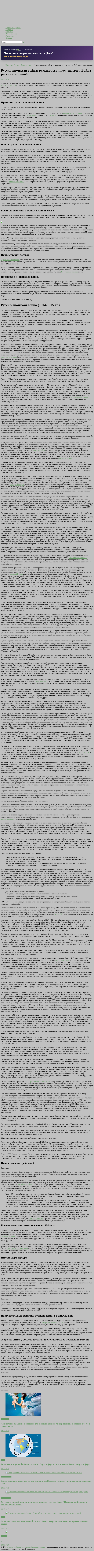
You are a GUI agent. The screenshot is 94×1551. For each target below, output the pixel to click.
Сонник (9, 38)
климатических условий (73, 113)
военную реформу (8, 819)
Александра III (41, 681)
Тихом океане (31, 115)
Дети (3, 1460)
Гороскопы (10, 36)
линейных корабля (16, 182)
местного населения (9, 357)
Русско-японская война (10, 260)
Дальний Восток (16, 574)
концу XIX (59, 914)
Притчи (4, 1536)
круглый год (53, 115)
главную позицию (17, 485)
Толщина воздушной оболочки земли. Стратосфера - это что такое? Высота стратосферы (45, 1464)
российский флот (36, 1219)
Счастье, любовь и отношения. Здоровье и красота (26, 1547)
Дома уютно (6, 1498)
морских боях (84, 752)
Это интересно (11, 34)
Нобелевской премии (69, 272)
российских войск (25, 1184)
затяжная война (39, 450)
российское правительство (40, 1082)
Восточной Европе (8, 85)
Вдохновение (6, 1477)
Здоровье (9, 30)
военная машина (63, 960)
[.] (7, 1532)
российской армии (8, 1236)
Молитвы (9, 32)
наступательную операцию (17, 1249)
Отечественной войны (78, 558)
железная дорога (65, 458)
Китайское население (79, 397)
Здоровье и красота (13, 28)
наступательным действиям (53, 1323)
